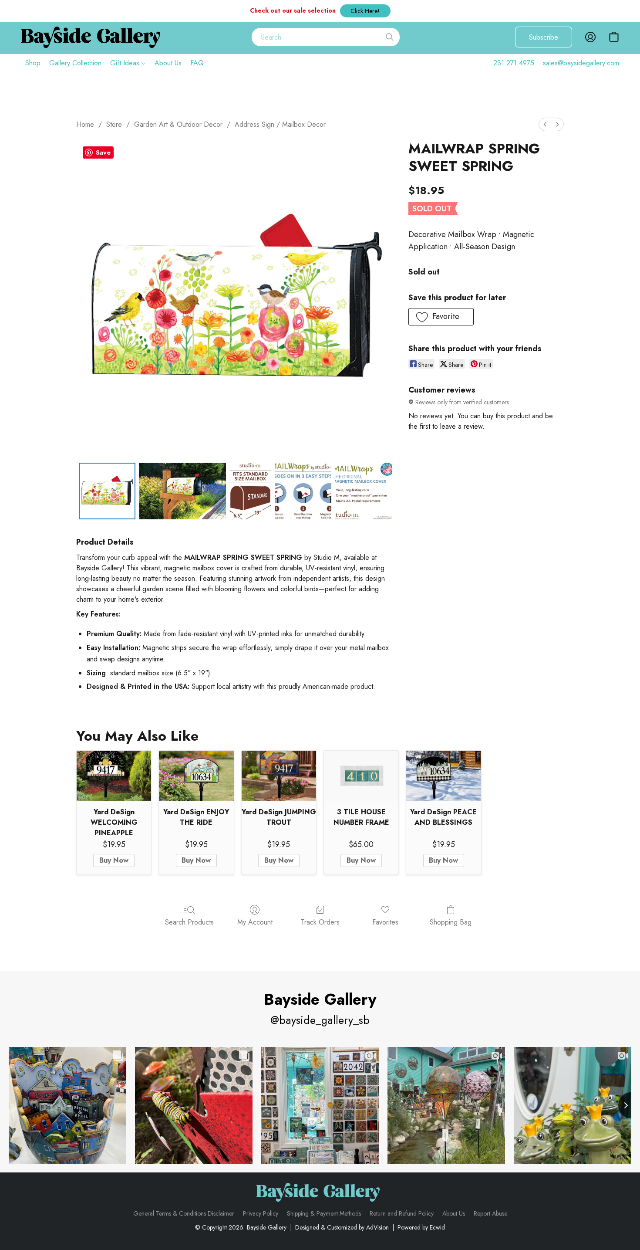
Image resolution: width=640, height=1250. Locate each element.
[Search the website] (389, 37)
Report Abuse (490, 1213)
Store (114, 124)
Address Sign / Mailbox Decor (280, 124)
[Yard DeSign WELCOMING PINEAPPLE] (114, 775)
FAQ (197, 63)
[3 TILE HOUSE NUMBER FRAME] (361, 775)
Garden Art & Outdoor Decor (178, 124)
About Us (168, 63)
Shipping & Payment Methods (324, 1213)
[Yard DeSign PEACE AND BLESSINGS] (443, 775)
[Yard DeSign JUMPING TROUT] (279, 775)
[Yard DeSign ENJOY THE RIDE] (196, 775)
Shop (32, 63)
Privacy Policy (260, 1213)
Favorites (385, 922)
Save (103, 152)
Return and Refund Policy (402, 1213)
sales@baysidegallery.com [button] (581, 63)
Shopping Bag (451, 922)
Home (85, 124)
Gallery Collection (75, 63)
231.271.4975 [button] (513, 63)
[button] (365, 10)
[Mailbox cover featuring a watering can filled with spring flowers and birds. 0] (107, 491)
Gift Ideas (125, 63)
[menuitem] (545, 124)
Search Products (189, 922)
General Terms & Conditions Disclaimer (183, 1213)
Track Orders (320, 922)
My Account (255, 922)
